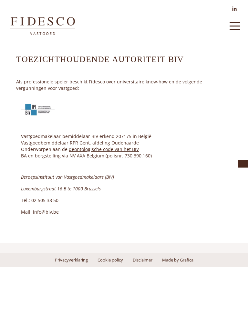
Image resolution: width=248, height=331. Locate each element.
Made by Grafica (177, 260)
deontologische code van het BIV (104, 149)
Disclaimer (142, 260)
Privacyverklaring (71, 260)
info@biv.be (46, 212)
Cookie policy (110, 260)
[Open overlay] (235, 26)
